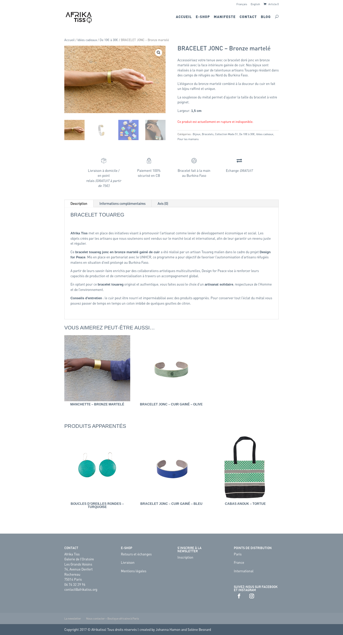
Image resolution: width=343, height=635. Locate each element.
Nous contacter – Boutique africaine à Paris (112, 618)
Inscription (185, 557)
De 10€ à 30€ (109, 40)
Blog (266, 17)
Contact (248, 17)
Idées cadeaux (87, 40)
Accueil (184, 17)
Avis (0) (163, 203)
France (239, 562)
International (243, 571)
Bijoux (196, 134)
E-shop (203, 17)
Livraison (128, 562)
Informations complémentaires (122, 203)
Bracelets (208, 134)
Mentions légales (133, 571)
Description (78, 203)
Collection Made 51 (226, 134)
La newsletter (72, 618)
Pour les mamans (188, 139)
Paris (238, 554)
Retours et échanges (136, 554)
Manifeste (225, 17)
